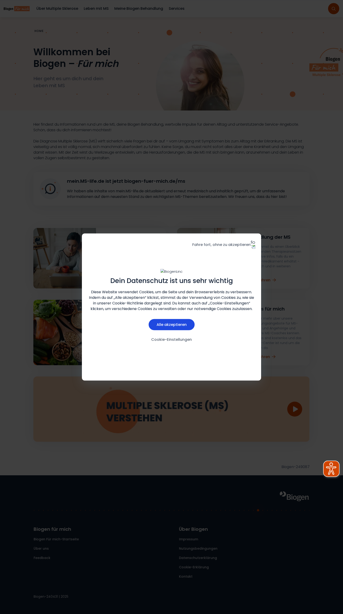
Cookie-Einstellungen (171, 339)
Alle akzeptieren (172, 324)
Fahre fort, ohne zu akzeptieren (221, 244)
